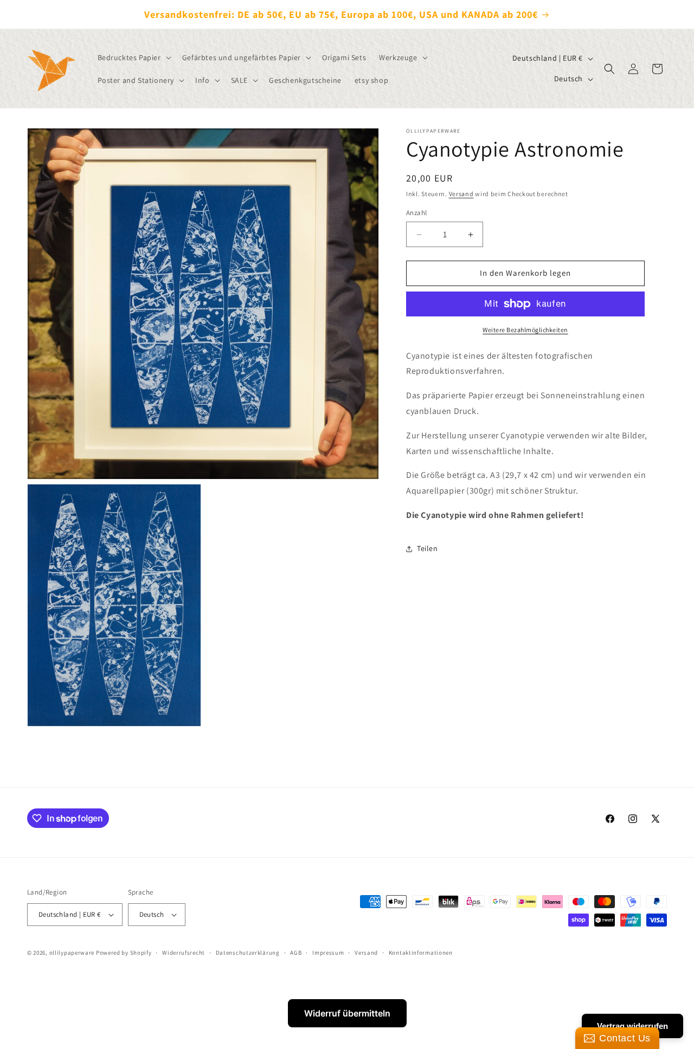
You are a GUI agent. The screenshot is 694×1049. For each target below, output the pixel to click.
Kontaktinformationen (421, 952)
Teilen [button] (427, 549)
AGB (295, 952)
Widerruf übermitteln (347, 1013)
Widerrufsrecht (183, 952)
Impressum (328, 952)
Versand (461, 194)
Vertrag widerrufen (632, 1026)
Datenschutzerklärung (248, 952)
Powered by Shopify (124, 952)
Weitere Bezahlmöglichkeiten (525, 330)
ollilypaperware (72, 952)
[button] (133, 57)
